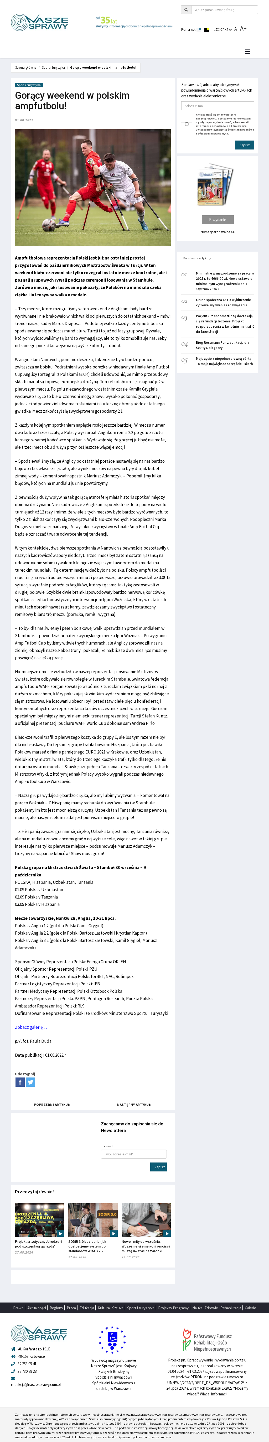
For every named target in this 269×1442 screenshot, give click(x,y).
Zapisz (159, 1167)
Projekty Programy (173, 1307)
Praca (71, 1307)
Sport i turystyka (53, 67)
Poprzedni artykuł (52, 1104)
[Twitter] (30, 1082)
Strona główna (26, 67)
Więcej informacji (213, 1393)
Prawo (18, 1307)
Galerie (250, 1307)
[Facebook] (20, 1082)
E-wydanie (217, 219)
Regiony (56, 1307)
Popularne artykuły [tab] (197, 258)
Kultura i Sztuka (110, 1307)
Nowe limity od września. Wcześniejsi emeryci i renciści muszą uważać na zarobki (146, 1246)
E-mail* (108, 1146)
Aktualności (36, 1307)
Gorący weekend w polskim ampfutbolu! (103, 67)
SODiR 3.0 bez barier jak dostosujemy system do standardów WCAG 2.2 (87, 1246)
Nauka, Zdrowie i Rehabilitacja (216, 1307)
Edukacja (87, 1307)
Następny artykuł (134, 1104)
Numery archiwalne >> (217, 232)
